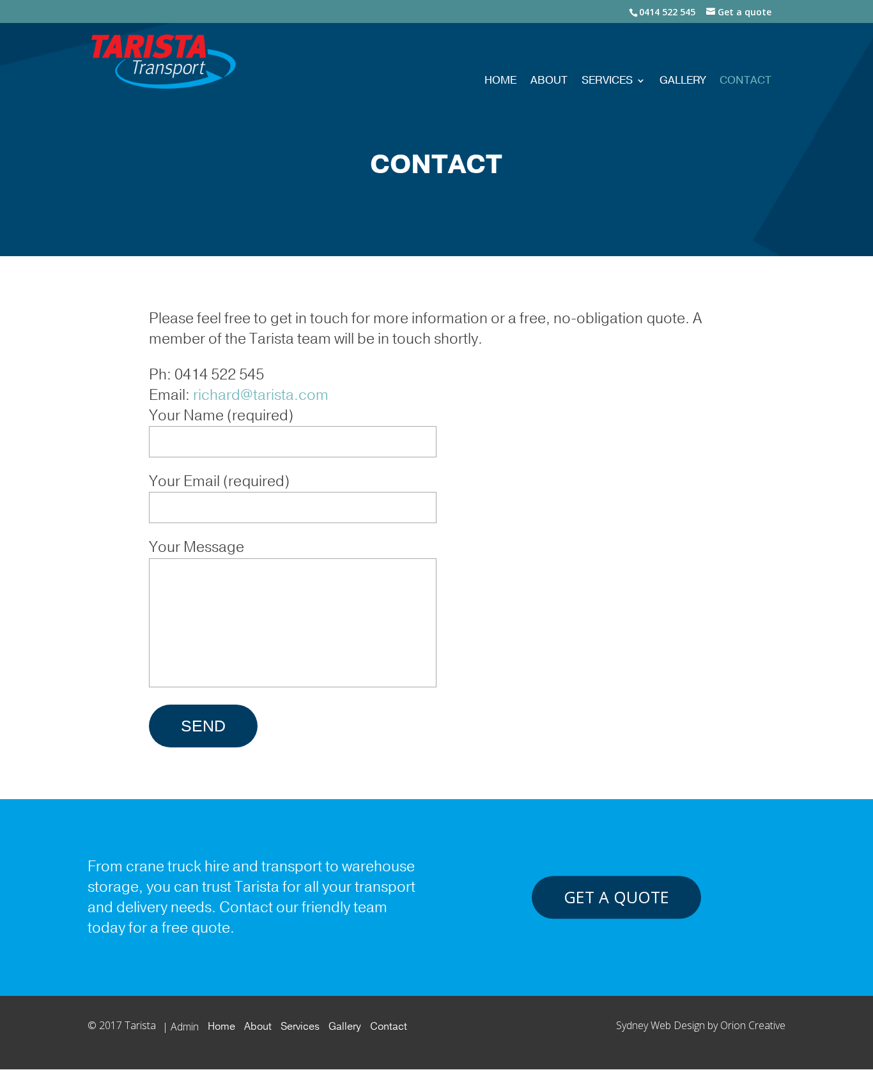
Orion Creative (752, 1025)
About (549, 82)
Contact (745, 82)
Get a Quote (616, 897)
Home (500, 82)
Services (607, 82)
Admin (185, 1027)
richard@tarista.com (260, 395)
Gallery (683, 82)
